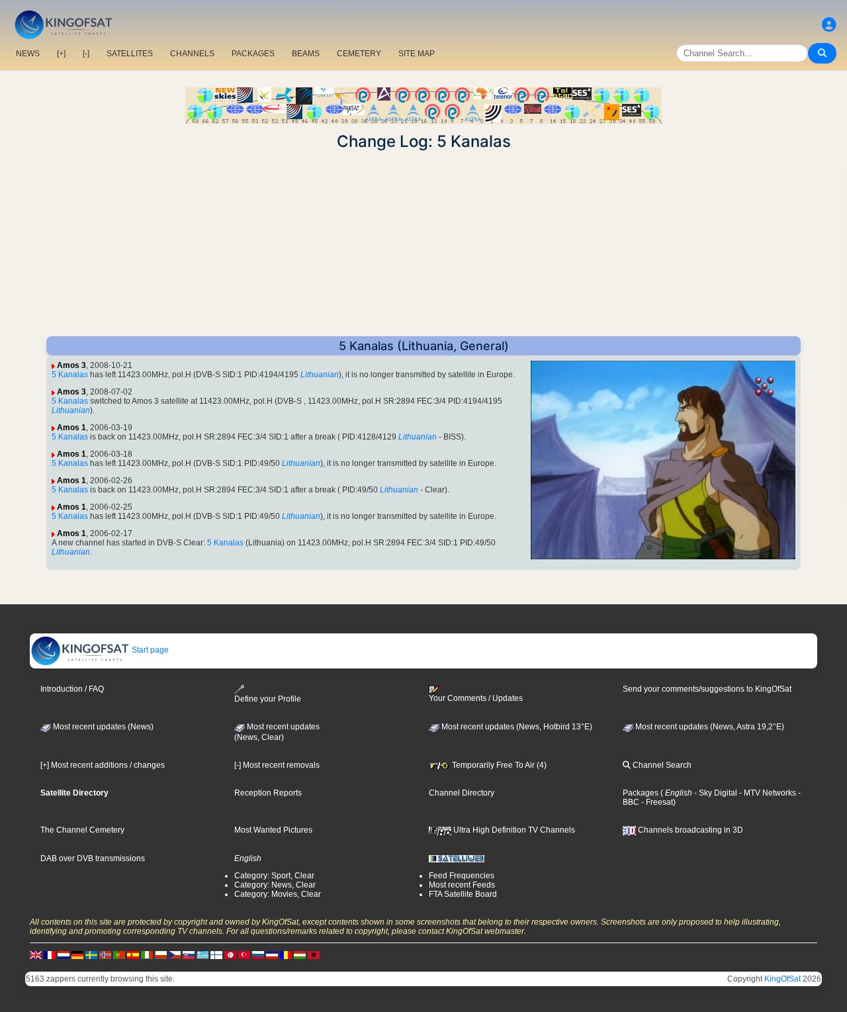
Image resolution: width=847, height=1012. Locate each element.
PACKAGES (253, 53)
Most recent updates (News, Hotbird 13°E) (515, 726)
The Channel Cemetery (82, 830)
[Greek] (202, 954)
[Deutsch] (77, 954)
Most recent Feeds (462, 885)
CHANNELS (192, 53)
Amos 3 (71, 365)
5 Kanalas (70, 374)
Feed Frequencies (461, 875)
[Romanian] (286, 954)
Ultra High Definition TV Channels (513, 830)
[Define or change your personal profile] (829, 25)
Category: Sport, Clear (274, 875)
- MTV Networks (766, 793)
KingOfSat (782, 979)
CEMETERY (359, 53)
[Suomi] (216, 954)
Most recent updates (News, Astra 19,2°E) (708, 726)
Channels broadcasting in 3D (689, 830)
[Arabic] (230, 954)
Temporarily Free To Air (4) (498, 765)
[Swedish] (91, 954)
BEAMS (306, 53)
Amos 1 (71, 427)
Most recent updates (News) (102, 726)
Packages (640, 793)
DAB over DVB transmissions (92, 858)
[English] (36, 954)
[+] (61, 53)
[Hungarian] (300, 954)
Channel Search (661, 765)
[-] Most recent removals (277, 765)
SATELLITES (130, 53)
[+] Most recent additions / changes (102, 765)
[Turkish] (244, 954)
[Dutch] (63, 954)
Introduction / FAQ (72, 689)
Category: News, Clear (275, 885)
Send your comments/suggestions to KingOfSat (707, 689)
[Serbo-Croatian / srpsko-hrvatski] (272, 954)
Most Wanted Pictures (273, 830)
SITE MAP (416, 53)
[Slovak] (189, 954)
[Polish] (161, 954)
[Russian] (258, 954)
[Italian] (147, 954)
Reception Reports (268, 793)
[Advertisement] (423, 243)
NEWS (28, 53)
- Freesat (656, 802)
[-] (86, 53)
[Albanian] (314, 954)
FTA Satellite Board (463, 894)
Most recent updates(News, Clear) (277, 732)
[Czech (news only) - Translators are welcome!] (175, 954)
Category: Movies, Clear (277, 894)
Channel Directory (461, 793)
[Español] (133, 954)
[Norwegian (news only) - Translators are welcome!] (105, 954)
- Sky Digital (714, 793)
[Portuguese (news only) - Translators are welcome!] (119, 954)
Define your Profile (267, 699)
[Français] (50, 954)
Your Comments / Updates (476, 698)
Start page (149, 650)
